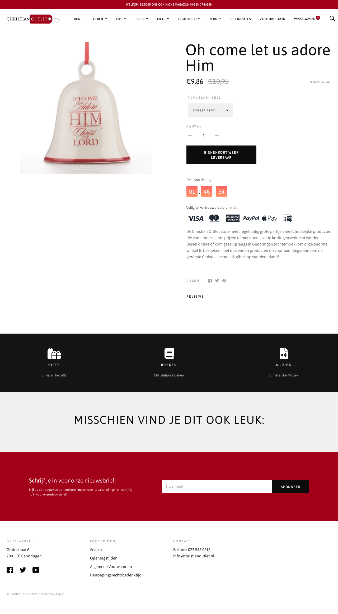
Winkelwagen (306, 18)
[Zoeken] (332, 18)
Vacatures (268, 18)
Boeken (97, 18)
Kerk (213, 18)
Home (78, 18)
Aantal (194, 126)
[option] (86, 108)
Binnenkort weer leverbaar (221, 155)
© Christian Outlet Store (22, 594)
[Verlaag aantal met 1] (190, 135)
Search (96, 549)
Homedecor (187, 18)
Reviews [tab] (195, 296)
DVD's (139, 18)
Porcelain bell (204, 97)
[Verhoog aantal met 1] (217, 135)
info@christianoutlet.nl (193, 556)
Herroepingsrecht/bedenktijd (116, 575)
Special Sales (240, 18)
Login (280, 18)
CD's (119, 18)
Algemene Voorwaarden (111, 566)
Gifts (161, 18)
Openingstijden (104, 558)
